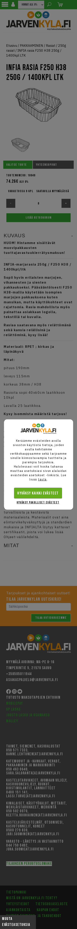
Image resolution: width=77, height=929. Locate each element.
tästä (42, 479)
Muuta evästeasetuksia (16, 921)
